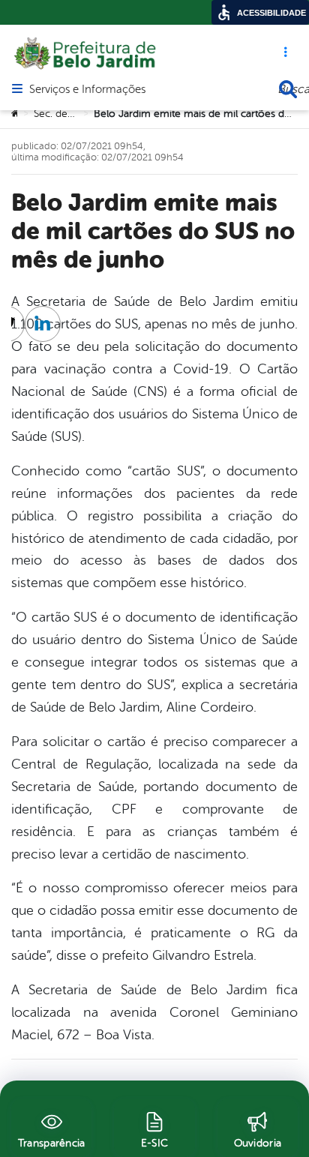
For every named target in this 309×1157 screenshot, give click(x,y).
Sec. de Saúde (66, 113)
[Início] (15, 113)
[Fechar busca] (288, 89)
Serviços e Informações (87, 90)
